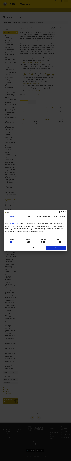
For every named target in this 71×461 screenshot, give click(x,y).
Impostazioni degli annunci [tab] (43, 216)
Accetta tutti (56, 247)
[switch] (28, 242)
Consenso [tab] (12, 216)
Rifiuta (15, 247)
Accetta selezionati (35, 247)
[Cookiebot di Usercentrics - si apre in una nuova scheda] (60, 212)
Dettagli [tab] (28, 216)
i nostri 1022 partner (13, 223)
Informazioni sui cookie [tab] (59, 216)
